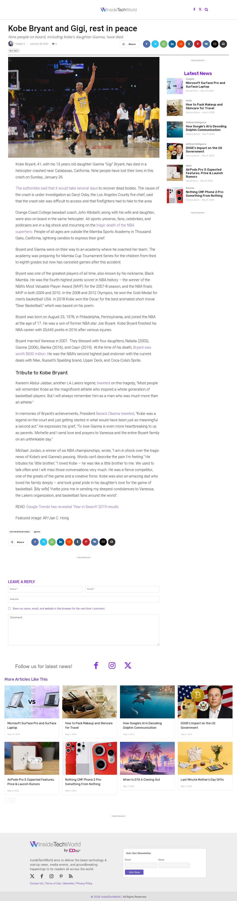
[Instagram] (112, 666)
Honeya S (20, 44)
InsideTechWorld (110, 896)
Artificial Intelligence (196, 122)
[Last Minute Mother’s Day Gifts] (205, 758)
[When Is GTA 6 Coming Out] (147, 758)
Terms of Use (53, 883)
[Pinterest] (197, 44)
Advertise (68, 883)
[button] (206, 9)
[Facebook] (194, 10)
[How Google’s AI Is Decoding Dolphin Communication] (175, 129)
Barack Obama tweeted (115, 413)
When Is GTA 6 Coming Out (141, 779)
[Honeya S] (11, 43)
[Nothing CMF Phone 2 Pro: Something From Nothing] (175, 195)
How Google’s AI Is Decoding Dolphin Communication (206, 128)
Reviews (190, 188)
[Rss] (71, 876)
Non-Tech (14, 51)
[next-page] (12, 800)
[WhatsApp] (163, 44)
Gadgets (190, 79)
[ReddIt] (180, 44)
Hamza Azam (192, 156)
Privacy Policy (84, 883)
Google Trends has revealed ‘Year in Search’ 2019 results (72, 506)
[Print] (223, 44)
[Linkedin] (172, 44)
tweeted (104, 383)
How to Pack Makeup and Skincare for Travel (204, 106)
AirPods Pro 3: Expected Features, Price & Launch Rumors (204, 173)
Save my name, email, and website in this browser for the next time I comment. (59, 608)
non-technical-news (20, 531)
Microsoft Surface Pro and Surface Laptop (205, 84)
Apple (189, 166)
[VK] (206, 44)
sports (37, 531)
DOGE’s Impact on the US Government (204, 149)
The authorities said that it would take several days (57, 188)
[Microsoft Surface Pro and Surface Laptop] (175, 86)
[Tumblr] (189, 44)
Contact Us (36, 883)
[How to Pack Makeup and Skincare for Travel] (175, 108)
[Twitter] (200, 10)
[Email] (214, 44)
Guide (189, 101)
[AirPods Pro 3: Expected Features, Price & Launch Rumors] (175, 173)
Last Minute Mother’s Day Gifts (202, 779)
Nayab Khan (192, 91)
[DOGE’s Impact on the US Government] (175, 151)
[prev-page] (6, 800)
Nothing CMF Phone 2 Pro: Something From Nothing (205, 193)
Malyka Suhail (193, 112)
